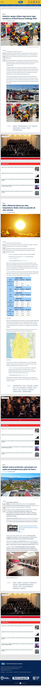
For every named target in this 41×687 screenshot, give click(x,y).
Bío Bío (24, 385)
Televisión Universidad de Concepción (14, 663)
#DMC (12, 254)
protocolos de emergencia (27, 586)
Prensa (3, 14)
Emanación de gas (33, 582)
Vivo (20, 158)
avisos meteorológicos (17, 385)
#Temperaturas (11, 367)
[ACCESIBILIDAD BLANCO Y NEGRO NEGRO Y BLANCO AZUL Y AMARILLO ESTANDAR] (36, 2)
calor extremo (29, 385)
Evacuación (15, 584)
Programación (31, 5)
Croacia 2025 (34, 126)
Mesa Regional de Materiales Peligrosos (26, 584)
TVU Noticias (7, 5)
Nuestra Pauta (25, 5)
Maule (35, 387)
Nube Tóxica (15, 586)
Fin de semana (30, 387)
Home (2, 5)
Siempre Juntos (14, 5)
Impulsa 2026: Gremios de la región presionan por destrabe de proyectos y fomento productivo (17, 173)
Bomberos (15, 126)
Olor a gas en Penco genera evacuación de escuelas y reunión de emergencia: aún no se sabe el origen (28, 527)
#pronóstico (23, 256)
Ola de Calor (24, 389)
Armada (14, 582)
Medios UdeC (36, 5)
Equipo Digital (4, 20)
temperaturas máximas (27, 391)
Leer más (21, 531)
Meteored (15, 389)
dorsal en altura (23, 387)
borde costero (25, 582)
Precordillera (30, 389)
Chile (30, 126)
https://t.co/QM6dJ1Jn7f (14, 258)
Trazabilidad (23, 588)
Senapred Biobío (16, 588)
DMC (17, 387)
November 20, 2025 (23, 260)
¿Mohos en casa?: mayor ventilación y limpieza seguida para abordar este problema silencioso (17, 167)
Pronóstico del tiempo (17, 391)
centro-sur (36, 385)
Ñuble (19, 389)
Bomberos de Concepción (23, 126)
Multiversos (19, 5)
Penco (20, 586)
